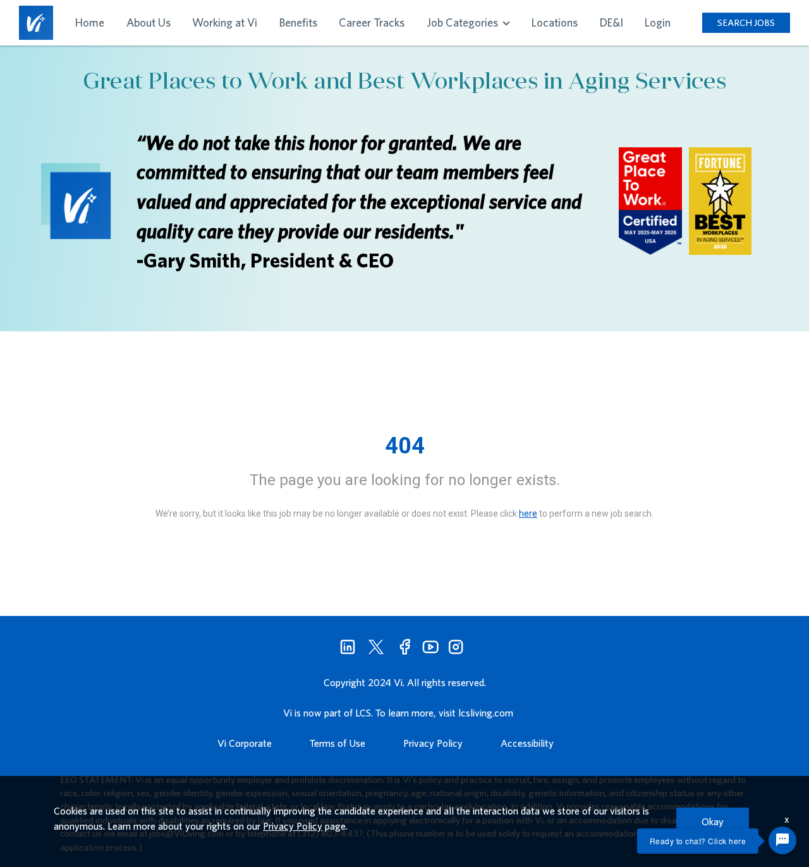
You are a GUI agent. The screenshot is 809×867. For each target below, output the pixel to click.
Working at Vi (224, 22)
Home (89, 22)
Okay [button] (713, 821)
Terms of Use (337, 743)
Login (658, 22)
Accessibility (527, 743)
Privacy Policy (433, 743)
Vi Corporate (244, 743)
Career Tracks (371, 22)
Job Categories (464, 22)
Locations (555, 22)
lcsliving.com (485, 712)
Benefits (298, 22)
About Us (148, 22)
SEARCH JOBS (746, 22)
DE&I (611, 22)
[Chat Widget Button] (782, 840)
